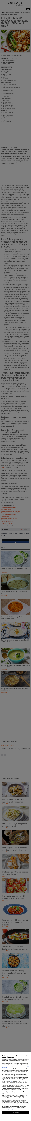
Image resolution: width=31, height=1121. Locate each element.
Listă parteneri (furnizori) (7, 1109)
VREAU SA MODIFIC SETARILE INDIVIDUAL (15, 1116)
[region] (15, 1086)
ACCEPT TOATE (15, 1112)
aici (11, 1081)
